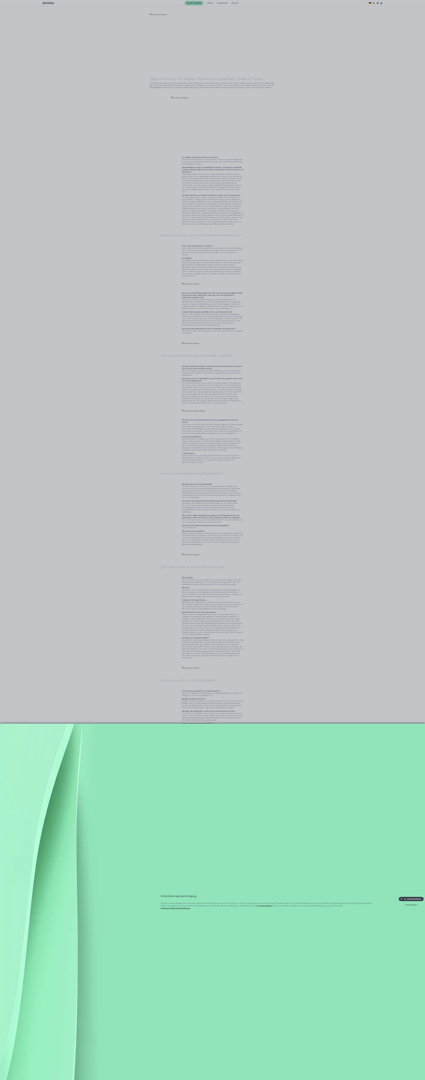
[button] (411, 899)
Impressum (165, 908)
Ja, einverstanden (264, 905)
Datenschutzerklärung (180, 908)
